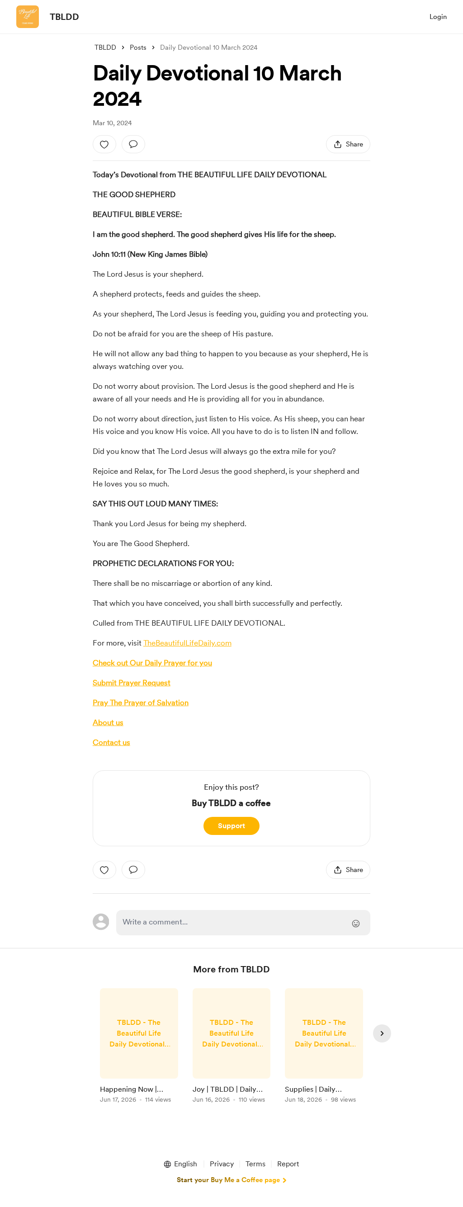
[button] (180, 1164)
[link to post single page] (139, 1047)
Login (438, 17)
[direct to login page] (243, 922)
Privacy (222, 1164)
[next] (382, 1033)
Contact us (111, 742)
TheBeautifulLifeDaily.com (187, 642)
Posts (138, 47)
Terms (255, 1164)
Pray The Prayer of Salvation (141, 702)
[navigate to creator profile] (27, 16)
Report (288, 1164)
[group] (139, 1047)
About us (108, 722)
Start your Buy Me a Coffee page (228, 1180)
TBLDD (64, 16)
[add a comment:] (133, 144)
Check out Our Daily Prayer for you (152, 662)
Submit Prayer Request (131, 682)
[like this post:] (104, 144)
